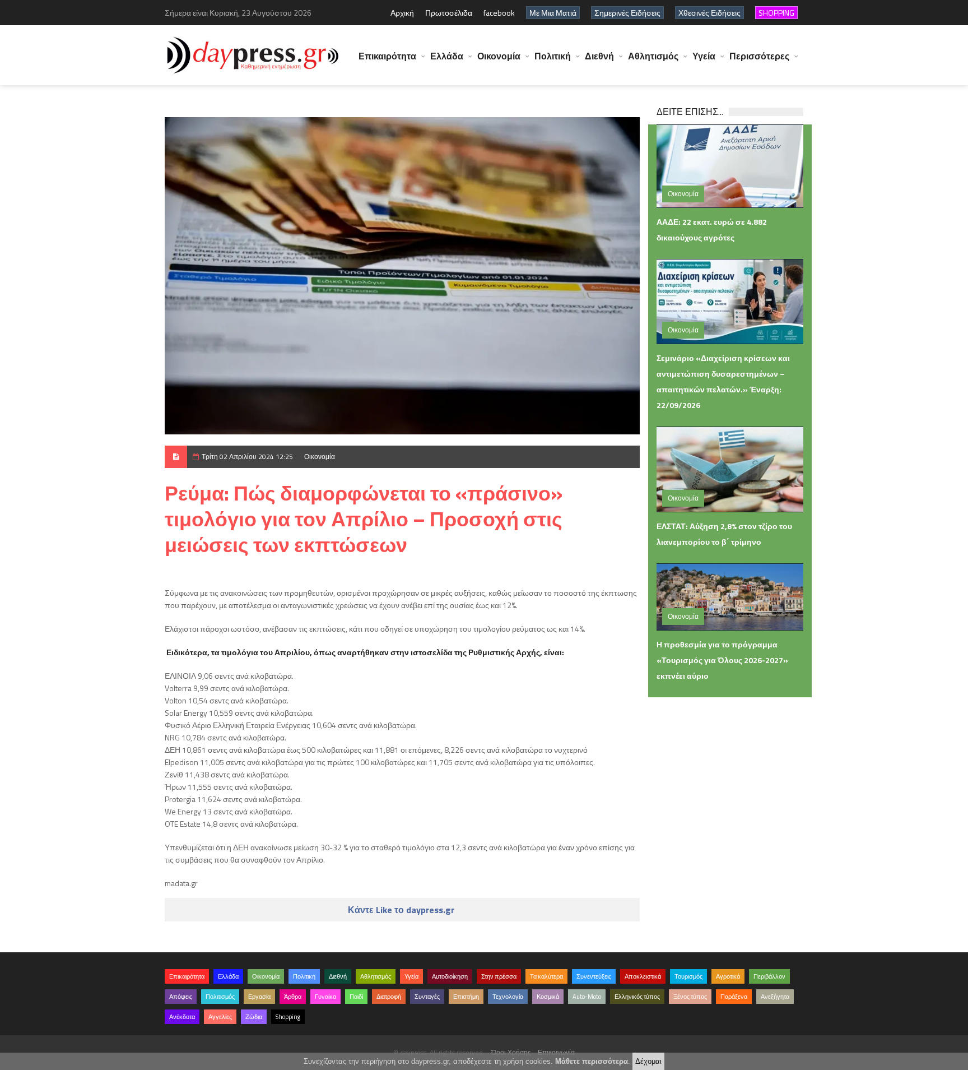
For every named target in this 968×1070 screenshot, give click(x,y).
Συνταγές (427, 996)
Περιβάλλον (769, 976)
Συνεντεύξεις (593, 976)
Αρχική (402, 12)
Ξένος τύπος (690, 996)
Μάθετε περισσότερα (591, 1061)
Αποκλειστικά (643, 976)
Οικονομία (498, 56)
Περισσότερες (759, 56)
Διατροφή (388, 996)
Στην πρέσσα (498, 976)
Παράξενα (733, 996)
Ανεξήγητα (775, 996)
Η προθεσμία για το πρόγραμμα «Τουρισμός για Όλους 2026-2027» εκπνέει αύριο (722, 660)
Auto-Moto (587, 996)
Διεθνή (599, 56)
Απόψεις (180, 996)
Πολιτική (552, 56)
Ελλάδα (446, 56)
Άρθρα (292, 996)
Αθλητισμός (653, 56)
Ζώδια (253, 1016)
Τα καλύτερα (546, 976)
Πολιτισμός (220, 996)
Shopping (288, 1016)
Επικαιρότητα (387, 56)
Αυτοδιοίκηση (450, 976)
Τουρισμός (688, 976)
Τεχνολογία (507, 996)
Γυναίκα (325, 996)
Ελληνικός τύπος (637, 996)
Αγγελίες (220, 1016)
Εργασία (259, 996)
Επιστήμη (466, 996)
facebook (499, 12)
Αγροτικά (728, 976)
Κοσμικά (548, 996)
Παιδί (356, 996)
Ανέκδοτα (182, 1016)
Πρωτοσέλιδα (448, 12)
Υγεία (703, 56)
